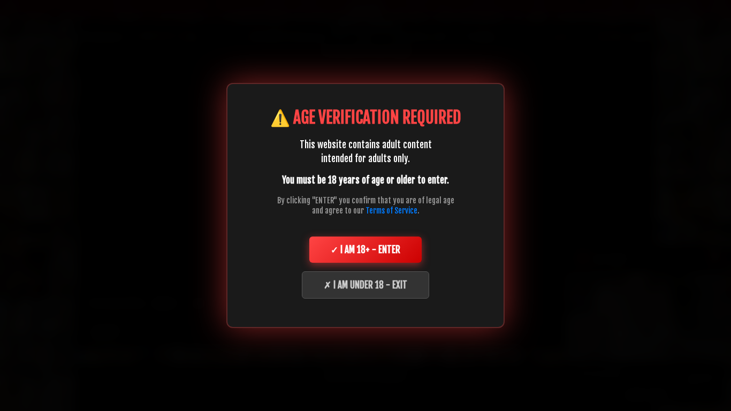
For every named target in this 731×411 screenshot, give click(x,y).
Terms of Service (391, 210)
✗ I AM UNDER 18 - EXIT (365, 285)
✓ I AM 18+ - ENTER (365, 249)
